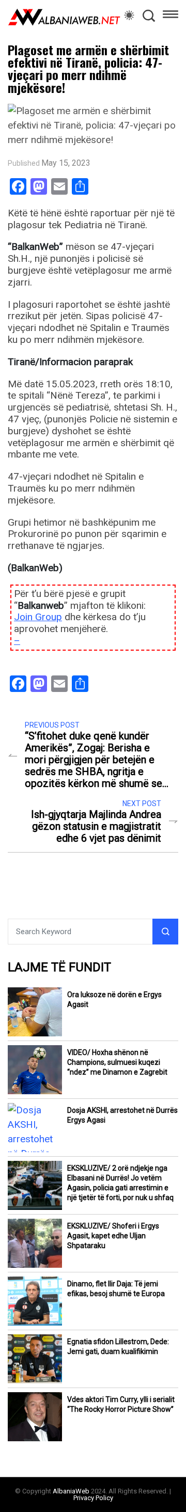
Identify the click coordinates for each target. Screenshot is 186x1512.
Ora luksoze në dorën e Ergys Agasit (114, 999)
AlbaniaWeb (71, 1491)
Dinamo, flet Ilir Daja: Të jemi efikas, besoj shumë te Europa (116, 1289)
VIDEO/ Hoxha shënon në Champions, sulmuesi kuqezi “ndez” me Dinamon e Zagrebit (117, 1062)
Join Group (38, 617)
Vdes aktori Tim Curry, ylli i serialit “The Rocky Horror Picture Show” (121, 1404)
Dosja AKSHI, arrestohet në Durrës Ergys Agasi (122, 1115)
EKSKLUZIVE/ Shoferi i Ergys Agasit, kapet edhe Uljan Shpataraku (113, 1236)
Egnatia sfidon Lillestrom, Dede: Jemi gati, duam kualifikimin (118, 1346)
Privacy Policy (93, 1497)
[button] (170, 16)
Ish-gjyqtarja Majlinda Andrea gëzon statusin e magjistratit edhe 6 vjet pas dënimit (96, 826)
